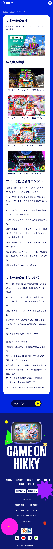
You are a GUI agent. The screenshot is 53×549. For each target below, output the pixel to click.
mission (9, 480)
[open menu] (50, 3)
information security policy (26, 505)
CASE (12, 11)
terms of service (26, 521)
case (45, 480)
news (21, 484)
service (30, 480)
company (19, 480)
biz (38, 480)
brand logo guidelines (26, 516)
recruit (31, 484)
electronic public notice (26, 510)
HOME (5, 11)
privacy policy (26, 499)
